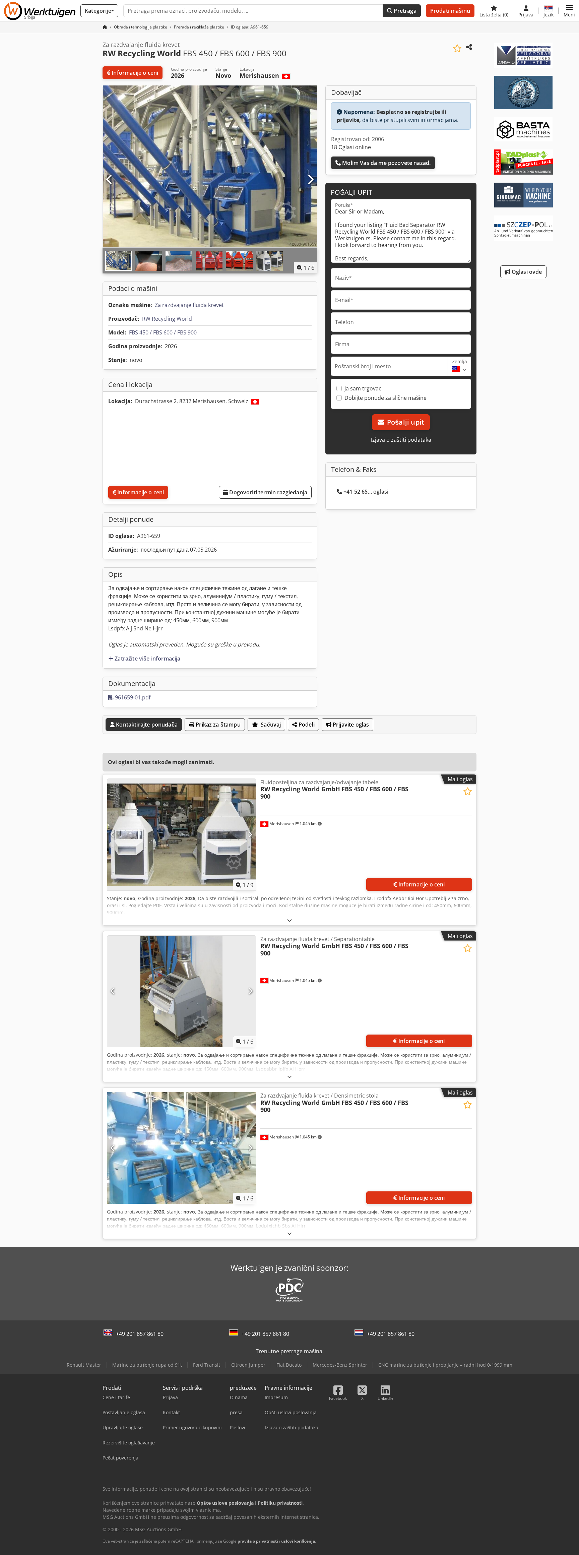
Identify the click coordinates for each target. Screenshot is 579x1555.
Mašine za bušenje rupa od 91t (147, 1365)
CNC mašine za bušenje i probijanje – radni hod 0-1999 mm (445, 1365)
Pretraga (404, 10)
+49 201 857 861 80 (140, 1334)
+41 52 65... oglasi (365, 491)
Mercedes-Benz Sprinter (340, 1365)
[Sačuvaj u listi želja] (457, 48)
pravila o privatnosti (258, 1541)
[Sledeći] (310, 180)
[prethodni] (109, 180)
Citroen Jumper (248, 1365)
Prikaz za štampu (217, 724)
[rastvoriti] (289, 920)
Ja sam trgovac (362, 388)
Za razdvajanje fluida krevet (189, 305)
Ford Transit (206, 1365)
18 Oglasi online (351, 147)
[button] (569, 10)
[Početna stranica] (105, 27)
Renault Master (84, 1365)
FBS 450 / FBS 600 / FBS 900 (163, 332)
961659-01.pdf (132, 697)
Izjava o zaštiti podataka (401, 439)
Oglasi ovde (526, 271)
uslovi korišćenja (298, 1541)
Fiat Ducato (289, 1365)
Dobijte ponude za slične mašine (385, 397)
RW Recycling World (167, 318)
